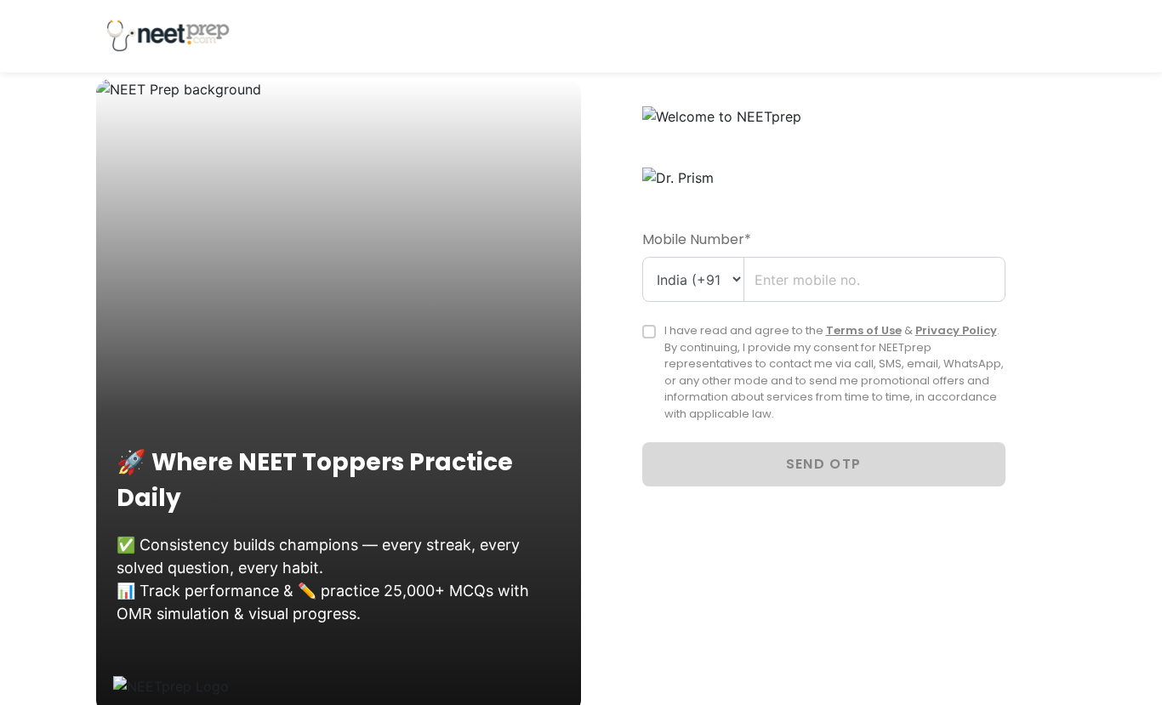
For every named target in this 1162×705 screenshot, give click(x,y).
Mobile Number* (696, 239)
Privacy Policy (956, 330)
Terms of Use (864, 330)
